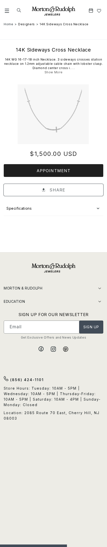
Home (8, 24)
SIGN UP (91, 327)
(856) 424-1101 (26, 380)
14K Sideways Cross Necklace (64, 24)
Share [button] (56, 189)
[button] (7, 11)
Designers (26, 24)
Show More (54, 72)
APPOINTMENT (53, 170)
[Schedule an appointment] (91, 11)
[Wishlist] (99, 11)
